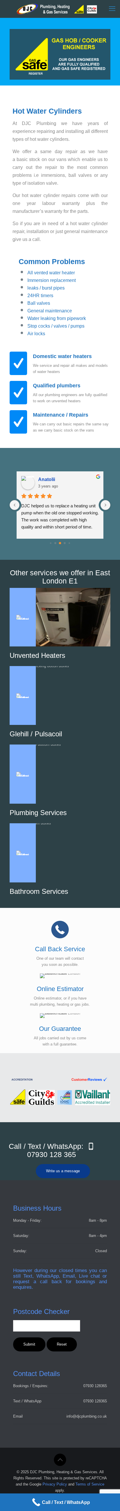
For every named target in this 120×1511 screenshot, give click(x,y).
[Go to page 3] (65, 543)
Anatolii (46, 479)
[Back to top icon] (60, 1460)
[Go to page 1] (55, 543)
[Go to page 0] (50, 543)
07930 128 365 (51, 1154)
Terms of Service (89, 1484)
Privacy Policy (55, 1484)
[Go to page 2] (60, 543)
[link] (60, 1080)
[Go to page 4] (69, 543)
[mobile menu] (112, 9)
